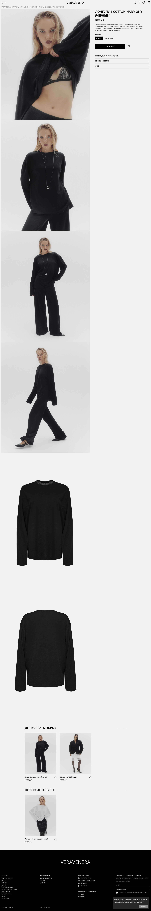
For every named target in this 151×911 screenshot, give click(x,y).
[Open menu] (3, 3)
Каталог (15, 7)
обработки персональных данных (139, 892)
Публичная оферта (45, 907)
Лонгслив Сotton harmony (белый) (36, 839)
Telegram (84, 886)
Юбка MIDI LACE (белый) (68, 777)
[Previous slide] (119, 728)
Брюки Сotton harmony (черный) (36, 777)
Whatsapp (84, 883)
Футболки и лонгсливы (28, 7)
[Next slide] (124, 728)
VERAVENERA (6, 7)
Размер (98, 34)
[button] (148, 2)
